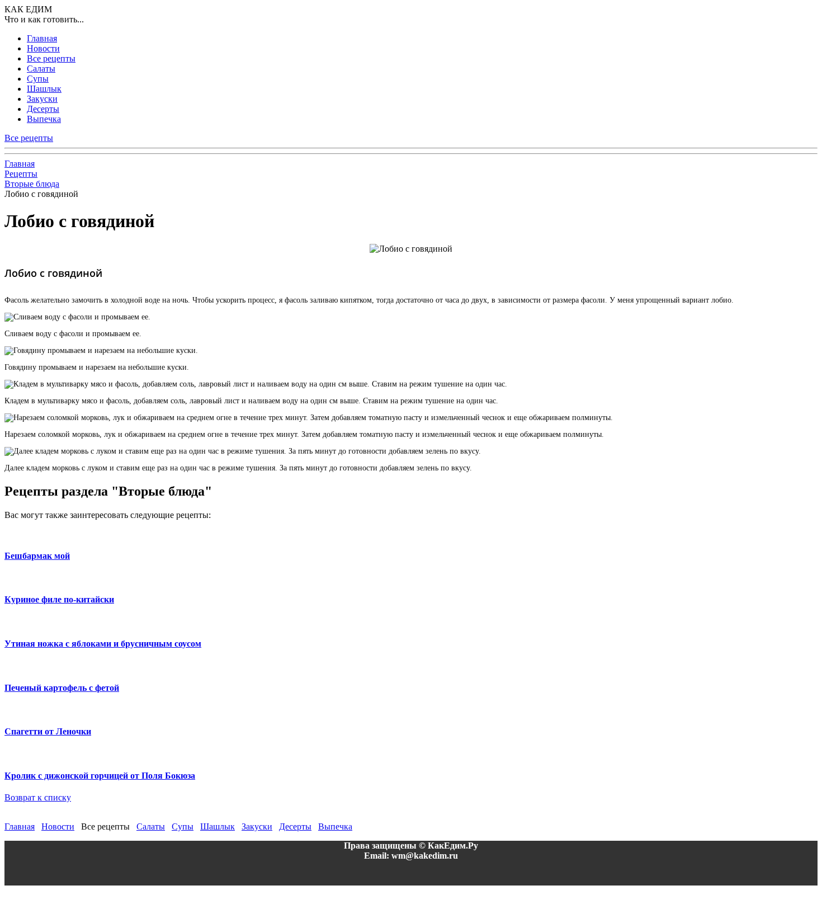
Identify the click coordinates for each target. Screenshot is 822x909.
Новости (43, 48)
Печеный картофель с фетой (61, 688)
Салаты (41, 68)
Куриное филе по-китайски (59, 599)
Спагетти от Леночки (47, 731)
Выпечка (44, 119)
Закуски (42, 98)
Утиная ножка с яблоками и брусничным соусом (102, 643)
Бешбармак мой (37, 556)
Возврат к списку (37, 797)
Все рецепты (51, 58)
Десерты (43, 109)
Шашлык (44, 88)
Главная (42, 38)
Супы (38, 78)
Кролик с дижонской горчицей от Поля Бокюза (99, 775)
